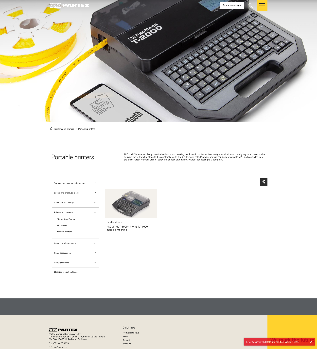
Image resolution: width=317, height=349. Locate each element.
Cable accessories (62, 253)
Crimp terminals (61, 263)
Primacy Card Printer (65, 219)
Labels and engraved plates (66, 193)
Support (126, 340)
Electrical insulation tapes (65, 272)
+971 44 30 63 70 (61, 343)
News (125, 336)
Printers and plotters (63, 212)
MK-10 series (62, 225)
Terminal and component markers (69, 183)
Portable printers (64, 232)
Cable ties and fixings (64, 202)
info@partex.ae (60, 347)
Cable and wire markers (65, 243)
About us (127, 344)
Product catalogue (131, 333)
